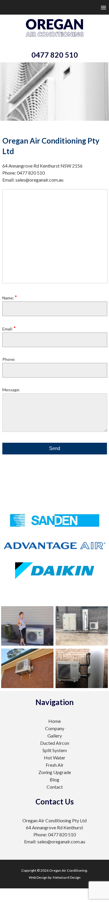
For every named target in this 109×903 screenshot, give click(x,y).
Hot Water (54, 757)
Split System (54, 750)
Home (54, 721)
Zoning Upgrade (54, 772)
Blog (54, 779)
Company (54, 728)
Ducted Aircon (54, 743)
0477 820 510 (54, 54)
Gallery (54, 735)
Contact (55, 787)
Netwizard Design (67, 877)
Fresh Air (55, 765)
